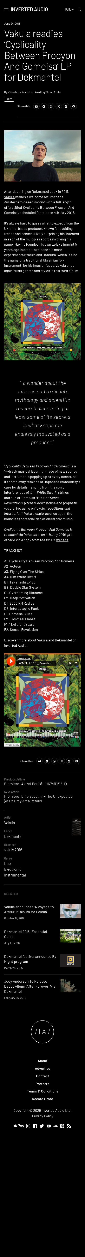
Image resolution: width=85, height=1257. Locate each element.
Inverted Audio (29, 9)
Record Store (42, 1098)
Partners (42, 1083)
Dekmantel (40, 191)
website (62, 540)
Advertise (42, 1068)
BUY (9, 99)
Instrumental (15, 875)
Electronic (12, 869)
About (42, 1060)
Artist (7, 817)
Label (8, 831)
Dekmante (63, 640)
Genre (8, 858)
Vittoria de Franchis (20, 92)
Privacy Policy (42, 1116)
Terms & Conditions (42, 1091)
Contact (42, 1076)
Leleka (57, 244)
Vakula (9, 197)
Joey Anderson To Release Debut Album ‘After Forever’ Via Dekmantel (29, 986)
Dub (7, 863)
